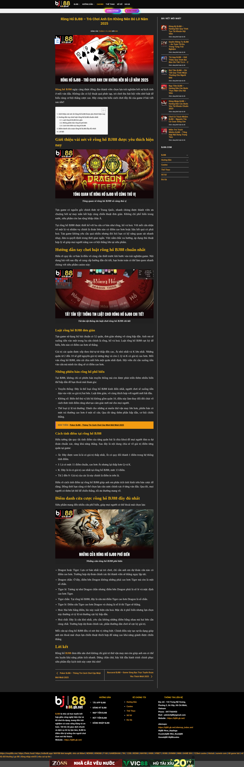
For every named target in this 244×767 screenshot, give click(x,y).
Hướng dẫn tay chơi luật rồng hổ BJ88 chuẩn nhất (78, 117)
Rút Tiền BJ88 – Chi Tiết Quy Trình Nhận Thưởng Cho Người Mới (178, 74)
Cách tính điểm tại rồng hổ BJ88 (74, 126)
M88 (179, 753)
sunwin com (221, 753)
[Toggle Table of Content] (102, 110)
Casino (100, 4)
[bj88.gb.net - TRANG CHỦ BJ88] (62, 4)
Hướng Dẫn (87, 4)
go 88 (16, 756)
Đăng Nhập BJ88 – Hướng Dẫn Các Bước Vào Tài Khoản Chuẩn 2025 (178, 105)
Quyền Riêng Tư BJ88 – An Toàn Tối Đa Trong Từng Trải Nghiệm (179, 45)
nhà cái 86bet (79, 753)
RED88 (136, 753)
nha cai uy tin (44, 756)
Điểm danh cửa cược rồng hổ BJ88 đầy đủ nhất (77, 129)
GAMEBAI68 (114, 753)
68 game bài (234, 753)
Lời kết (61, 132)
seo (116, 31)
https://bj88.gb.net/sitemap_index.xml (175, 727)
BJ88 (76, 4)
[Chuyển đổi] (187, 155)
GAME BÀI (187, 753)
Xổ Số (119, 4)
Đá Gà (127, 4)
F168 (105, 753)
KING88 (98, 753)
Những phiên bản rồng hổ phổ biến (75, 123)
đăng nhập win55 (29, 756)
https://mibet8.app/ (44, 753)
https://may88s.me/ (9, 753)
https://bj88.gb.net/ (73, 740)
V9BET (158, 753)
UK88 (150, 753)
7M (123, 753)
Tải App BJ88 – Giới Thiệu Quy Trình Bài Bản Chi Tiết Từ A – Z (178, 59)
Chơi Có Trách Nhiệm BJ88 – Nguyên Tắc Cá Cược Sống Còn (178, 119)
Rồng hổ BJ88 (63, 89)
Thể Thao (110, 4)
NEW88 (89, 753)
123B (128, 753)
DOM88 (172, 753)
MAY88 (143, 753)
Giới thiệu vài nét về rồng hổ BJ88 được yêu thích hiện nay (82, 114)
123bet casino (200, 753)
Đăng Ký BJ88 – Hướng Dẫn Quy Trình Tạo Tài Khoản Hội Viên (178, 30)
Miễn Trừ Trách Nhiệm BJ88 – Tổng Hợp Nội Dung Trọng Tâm (178, 133)
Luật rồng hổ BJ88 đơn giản (72, 120)
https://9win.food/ (27, 753)
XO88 (164, 753)
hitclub (211, 753)
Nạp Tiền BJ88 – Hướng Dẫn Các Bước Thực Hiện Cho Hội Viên (178, 89)
